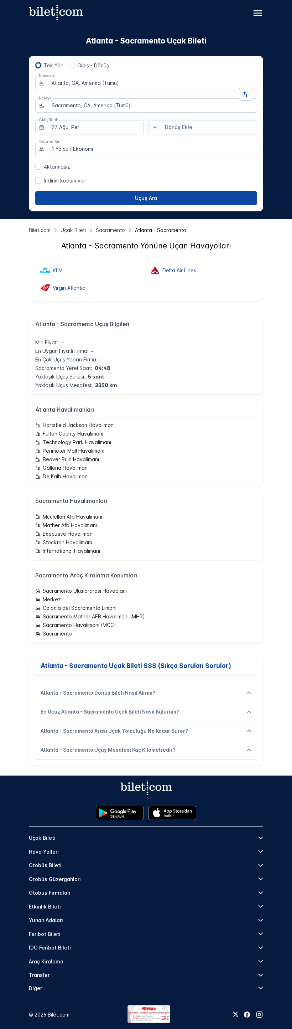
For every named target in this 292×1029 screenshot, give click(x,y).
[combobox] (152, 83)
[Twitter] (235, 1015)
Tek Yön (53, 65)
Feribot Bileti (45, 934)
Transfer (39, 975)
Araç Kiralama (46, 961)
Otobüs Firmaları (50, 893)
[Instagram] (259, 1014)
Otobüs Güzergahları (55, 879)
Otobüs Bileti (45, 865)
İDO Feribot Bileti (50, 948)
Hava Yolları (44, 852)
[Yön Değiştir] (245, 94)
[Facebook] (247, 1014)
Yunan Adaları (46, 920)
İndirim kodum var (64, 180)
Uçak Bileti (42, 838)
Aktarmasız (57, 167)
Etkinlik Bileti (45, 907)
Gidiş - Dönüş (93, 65)
